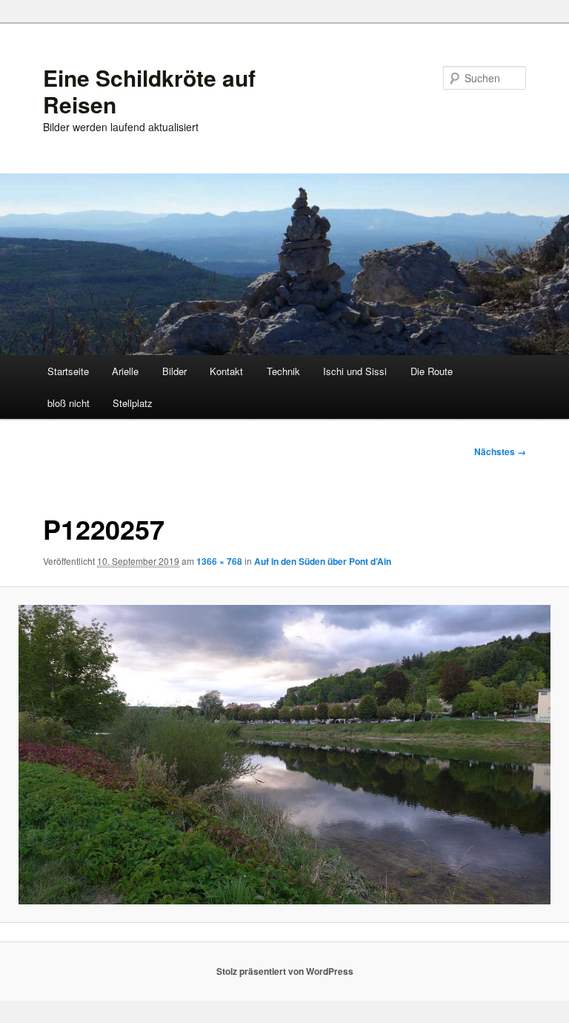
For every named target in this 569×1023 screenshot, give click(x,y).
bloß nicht (68, 403)
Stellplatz (133, 403)
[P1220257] (284, 754)
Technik (283, 371)
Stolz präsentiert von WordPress (284, 971)
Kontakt (226, 371)
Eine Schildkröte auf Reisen (149, 91)
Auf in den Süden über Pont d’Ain (322, 561)
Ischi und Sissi (355, 371)
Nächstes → (500, 451)
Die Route (431, 371)
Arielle (125, 371)
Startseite (68, 371)
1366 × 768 (219, 561)
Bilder (174, 371)
